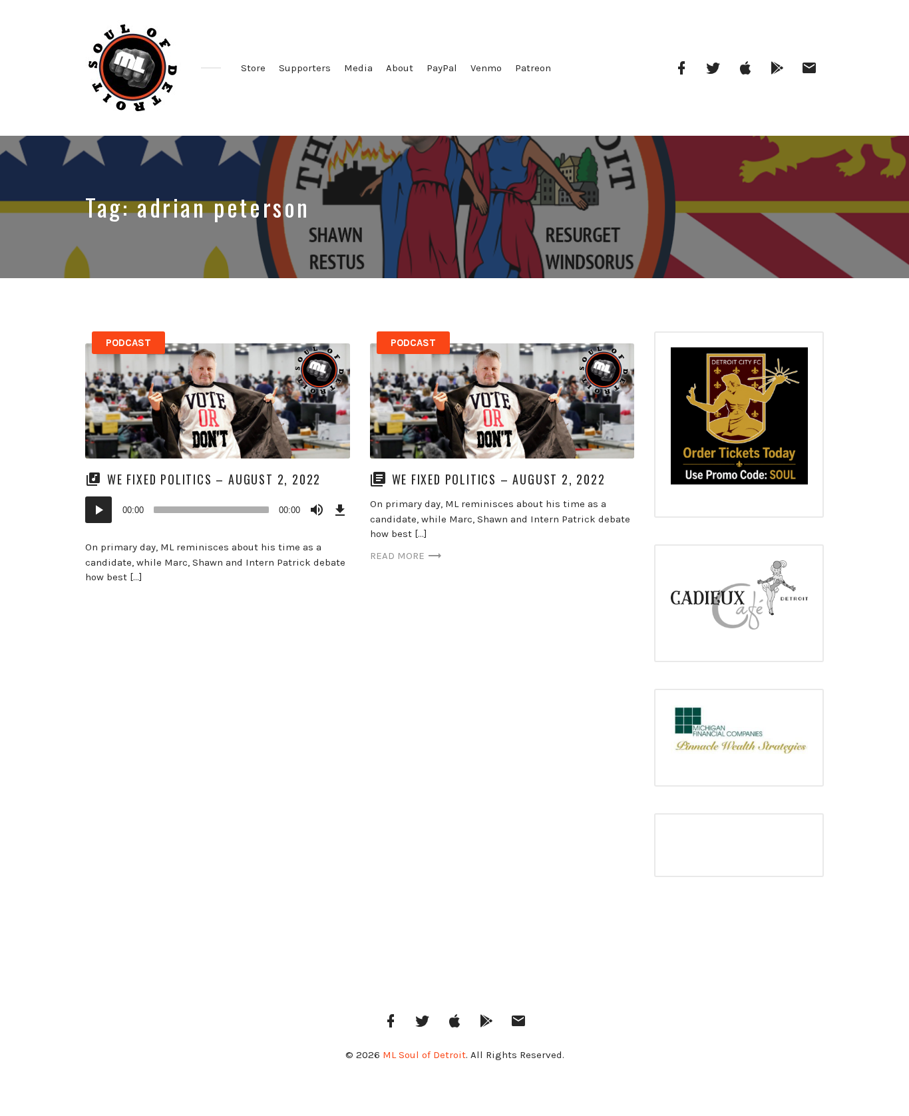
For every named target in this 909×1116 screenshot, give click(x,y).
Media (358, 68)
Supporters (305, 68)
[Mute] (317, 509)
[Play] (98, 509)
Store (253, 68)
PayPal (442, 68)
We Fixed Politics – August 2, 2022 (216, 479)
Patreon (533, 68)
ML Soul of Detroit (424, 1055)
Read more (397, 556)
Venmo (486, 68)
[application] (217, 509)
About (399, 68)
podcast (128, 343)
